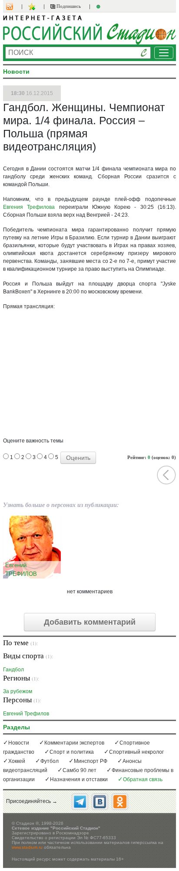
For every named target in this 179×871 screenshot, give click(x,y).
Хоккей (16, 761)
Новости (18, 743)
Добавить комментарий (90, 622)
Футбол (49, 761)
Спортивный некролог (136, 752)
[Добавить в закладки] (33, 6)
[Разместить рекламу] (99, 6)
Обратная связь (142, 779)
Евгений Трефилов (26, 713)
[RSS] (14, 6)
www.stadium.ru (27, 847)
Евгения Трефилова (29, 207)
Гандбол (13, 669)
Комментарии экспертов (74, 743)
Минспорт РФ (90, 761)
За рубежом (17, 691)
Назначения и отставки (79, 779)
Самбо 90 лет (79, 770)
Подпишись (68, 6)
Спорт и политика (72, 752)
